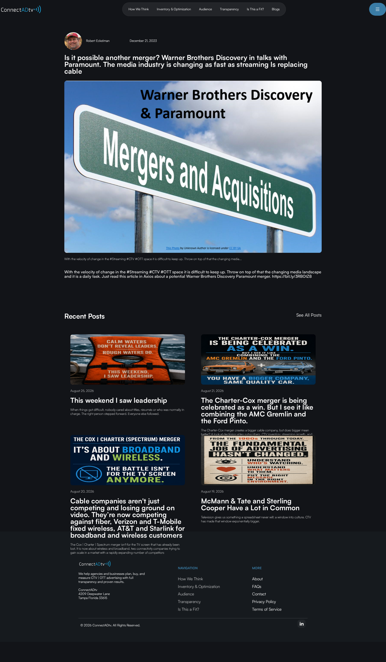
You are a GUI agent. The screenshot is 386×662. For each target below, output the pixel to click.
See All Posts (309, 315)
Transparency (229, 9)
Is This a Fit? (255, 9)
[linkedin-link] (302, 624)
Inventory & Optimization (174, 9)
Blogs (276, 9)
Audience (205, 9)
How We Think (138, 9)
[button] (377, 9)
